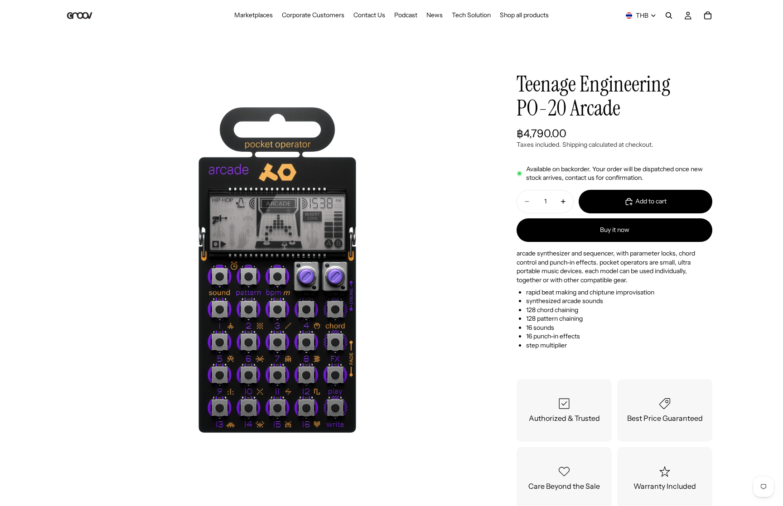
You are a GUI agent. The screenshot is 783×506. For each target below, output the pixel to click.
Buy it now (614, 230)
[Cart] (708, 15)
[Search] (669, 15)
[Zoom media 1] (277, 270)
